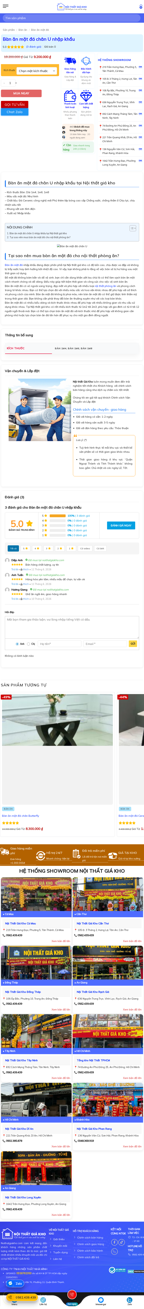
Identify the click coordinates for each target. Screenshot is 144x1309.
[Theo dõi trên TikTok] (121, 1242)
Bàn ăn (23, 30)
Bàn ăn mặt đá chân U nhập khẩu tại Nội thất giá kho (38, 233)
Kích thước (9, 70)
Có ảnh (100, 548)
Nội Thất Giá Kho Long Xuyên (23, 1197)
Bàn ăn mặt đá (40, 30)
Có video (85, 548)
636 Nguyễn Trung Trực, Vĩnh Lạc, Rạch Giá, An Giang (118, 104)
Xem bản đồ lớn (61, 941)
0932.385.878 (14, 1140)
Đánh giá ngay (121, 525)
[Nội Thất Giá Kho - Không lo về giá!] (72, 6)
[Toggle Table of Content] (131, 228)
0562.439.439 (14, 935)
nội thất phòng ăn (105, 286)
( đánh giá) (34, 46)
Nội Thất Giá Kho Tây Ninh (21, 1060)
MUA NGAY (21, 93)
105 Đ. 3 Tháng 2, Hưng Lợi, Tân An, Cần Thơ (119, 80)
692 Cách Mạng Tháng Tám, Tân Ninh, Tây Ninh (119, 115)
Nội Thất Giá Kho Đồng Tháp (23, 992)
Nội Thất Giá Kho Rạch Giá (93, 992)
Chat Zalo (14, 112)
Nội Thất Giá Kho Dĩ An (19, 1128)
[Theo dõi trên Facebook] (114, 1242)
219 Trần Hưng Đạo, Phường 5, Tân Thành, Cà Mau (119, 69)
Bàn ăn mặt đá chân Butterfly (20, 815)
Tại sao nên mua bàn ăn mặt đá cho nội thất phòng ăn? (40, 237)
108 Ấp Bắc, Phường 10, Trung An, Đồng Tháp (119, 92)
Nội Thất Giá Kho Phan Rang (94, 1128)
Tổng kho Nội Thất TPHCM (93, 1060)
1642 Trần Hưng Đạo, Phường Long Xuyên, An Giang (119, 162)
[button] (5, 7)
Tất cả (13, 548)
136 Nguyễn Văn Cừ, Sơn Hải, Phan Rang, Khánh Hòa (118, 151)
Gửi (133, 643)
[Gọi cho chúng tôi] (114, 1251)
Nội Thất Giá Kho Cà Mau (20, 923)
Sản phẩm (9, 30)
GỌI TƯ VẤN (15, 104)
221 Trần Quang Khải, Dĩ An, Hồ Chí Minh (119, 139)
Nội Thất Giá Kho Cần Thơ (93, 923)
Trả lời (14, 569)
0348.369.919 (86, 1140)
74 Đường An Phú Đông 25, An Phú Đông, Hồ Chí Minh (119, 127)
